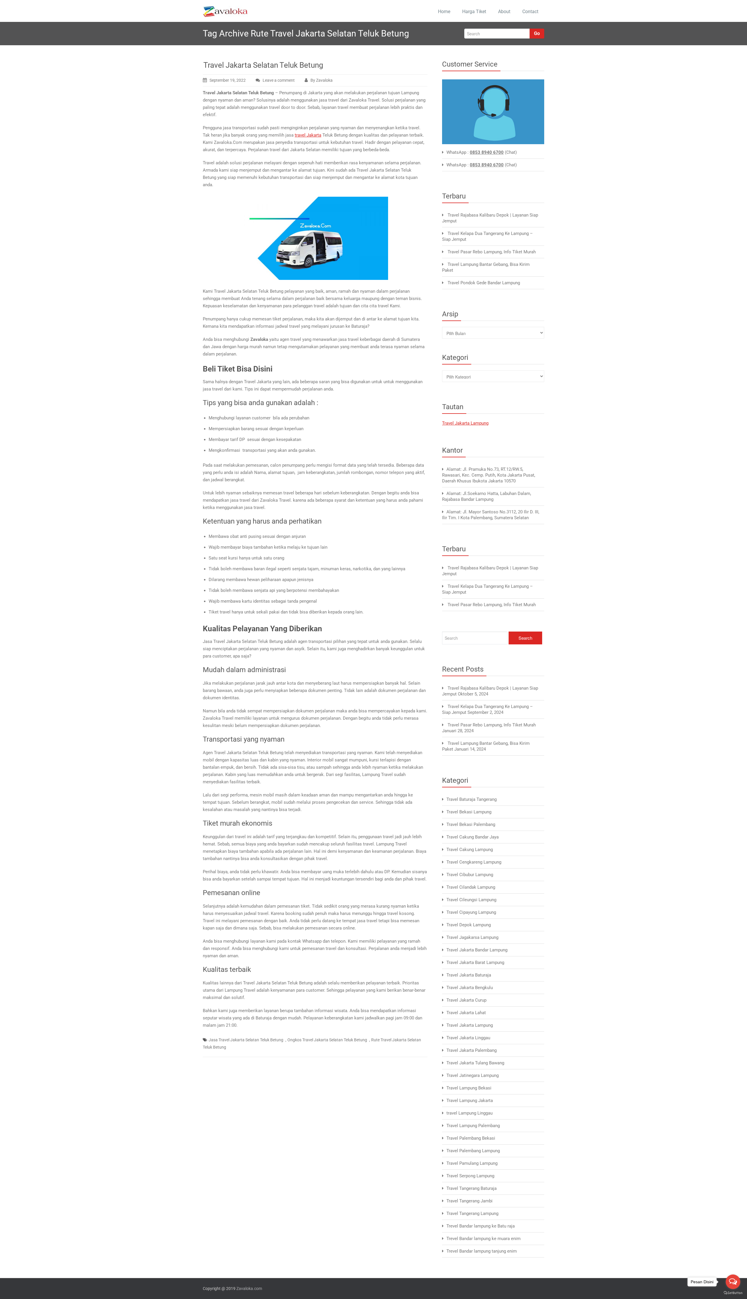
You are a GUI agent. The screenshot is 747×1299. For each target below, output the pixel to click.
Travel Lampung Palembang (473, 1125)
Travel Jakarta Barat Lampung (475, 962)
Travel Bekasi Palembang (470, 824)
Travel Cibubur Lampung (469, 874)
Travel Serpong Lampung (470, 1175)
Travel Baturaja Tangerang (471, 799)
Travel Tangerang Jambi (469, 1201)
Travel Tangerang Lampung (472, 1213)
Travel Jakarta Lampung (465, 423)
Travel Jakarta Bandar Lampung (476, 950)
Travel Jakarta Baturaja (468, 975)
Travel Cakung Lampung (469, 849)
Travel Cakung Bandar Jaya (472, 837)
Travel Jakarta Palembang (471, 1050)
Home (444, 11)
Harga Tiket (474, 11)
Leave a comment (279, 80)
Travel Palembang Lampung (473, 1150)
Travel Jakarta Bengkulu (469, 987)
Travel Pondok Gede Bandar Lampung (484, 282)
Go (537, 33)
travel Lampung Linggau (469, 1113)
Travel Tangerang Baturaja (471, 1188)
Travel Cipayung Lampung (471, 912)
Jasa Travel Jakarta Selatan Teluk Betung (246, 1040)
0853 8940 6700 (487, 152)
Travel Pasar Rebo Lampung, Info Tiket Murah (492, 251)
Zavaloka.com (249, 1288)
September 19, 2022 (228, 80)
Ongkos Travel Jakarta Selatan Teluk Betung (327, 1040)
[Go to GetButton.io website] (733, 1293)
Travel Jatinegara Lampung (472, 1075)
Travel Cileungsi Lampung (471, 899)
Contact (530, 11)
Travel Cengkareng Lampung (473, 862)
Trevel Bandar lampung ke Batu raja (480, 1226)
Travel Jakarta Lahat (466, 1012)
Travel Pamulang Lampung (472, 1163)
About (504, 11)
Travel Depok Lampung (468, 924)
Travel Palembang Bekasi (470, 1138)
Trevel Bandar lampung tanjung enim (481, 1251)
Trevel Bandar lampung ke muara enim (483, 1238)
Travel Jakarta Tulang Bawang (475, 1063)
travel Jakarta (308, 135)
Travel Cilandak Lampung (470, 887)
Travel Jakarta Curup (466, 1000)
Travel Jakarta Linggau (468, 1037)
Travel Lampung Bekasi (468, 1088)
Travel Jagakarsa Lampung (472, 937)
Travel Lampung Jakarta (469, 1100)
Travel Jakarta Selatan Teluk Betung (263, 65)
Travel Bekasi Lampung (468, 812)
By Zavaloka (321, 80)
